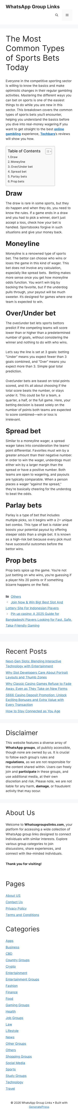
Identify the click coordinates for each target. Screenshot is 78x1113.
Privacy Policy (16, 908)
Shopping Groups (19, 1056)
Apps (9, 941)
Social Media (15, 1063)
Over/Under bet (22, 166)
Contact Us (14, 902)
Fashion (12, 986)
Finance (12, 992)
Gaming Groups (17, 1005)
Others (16, 596)
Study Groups (16, 1076)
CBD (9, 954)
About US (13, 896)
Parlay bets (19, 176)
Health (11, 1011)
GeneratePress (39, 1107)
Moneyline (18, 162)
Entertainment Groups (22, 979)
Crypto (11, 966)
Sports (11, 1069)
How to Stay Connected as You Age (33, 711)
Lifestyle (12, 1031)
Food (9, 999)
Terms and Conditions (22, 915)
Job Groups (14, 1018)
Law (9, 1024)
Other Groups (16, 1044)
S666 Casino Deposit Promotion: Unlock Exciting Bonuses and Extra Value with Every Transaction (36, 700)
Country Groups (18, 960)
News (10, 1037)
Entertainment (16, 973)
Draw (14, 157)
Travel (10, 1089)
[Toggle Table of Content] (46, 151)
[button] (56, 15)
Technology (14, 1082)
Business (12, 947)
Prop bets (17, 181)
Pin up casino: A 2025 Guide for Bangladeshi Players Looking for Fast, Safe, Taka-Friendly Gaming (39, 619)
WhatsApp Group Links (33, 6)
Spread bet (19, 171)
